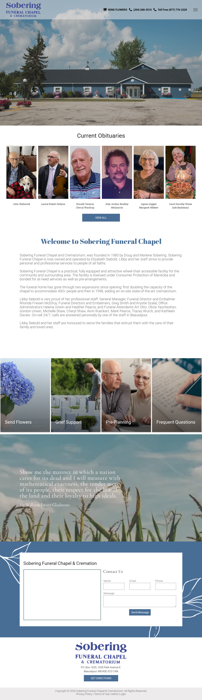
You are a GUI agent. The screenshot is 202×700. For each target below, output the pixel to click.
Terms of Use (101, 694)
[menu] (195, 10)
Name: (107, 580)
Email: (132, 580)
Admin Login (118, 694)
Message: (109, 593)
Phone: (159, 580)
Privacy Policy (84, 694)
